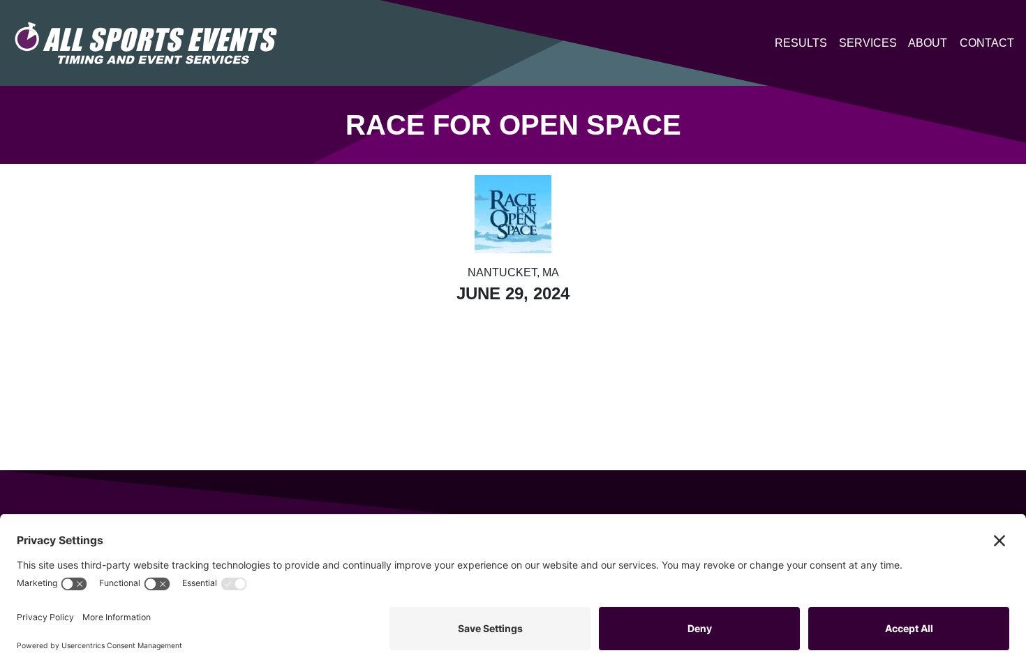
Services (868, 43)
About (927, 43)
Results (801, 43)
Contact (987, 43)
